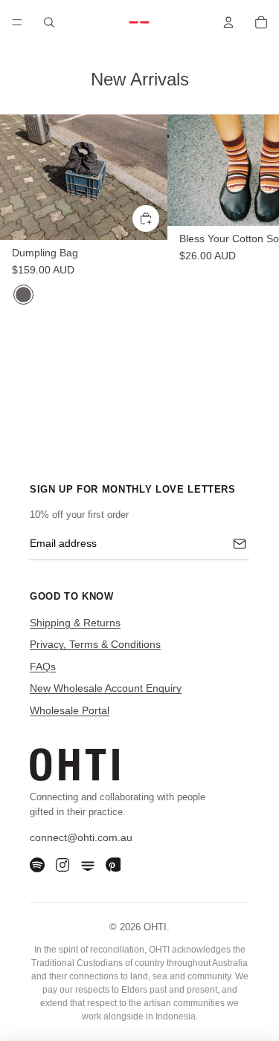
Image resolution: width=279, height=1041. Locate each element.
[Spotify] (37, 864)
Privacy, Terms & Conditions (95, 644)
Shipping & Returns (75, 623)
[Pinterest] (113, 864)
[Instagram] (62, 864)
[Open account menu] (228, 22)
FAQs (43, 666)
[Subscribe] (239, 544)
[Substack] (87, 864)
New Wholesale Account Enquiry (106, 688)
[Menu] (17, 22)
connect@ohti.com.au (81, 837)
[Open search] (49, 22)
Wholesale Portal (69, 710)
